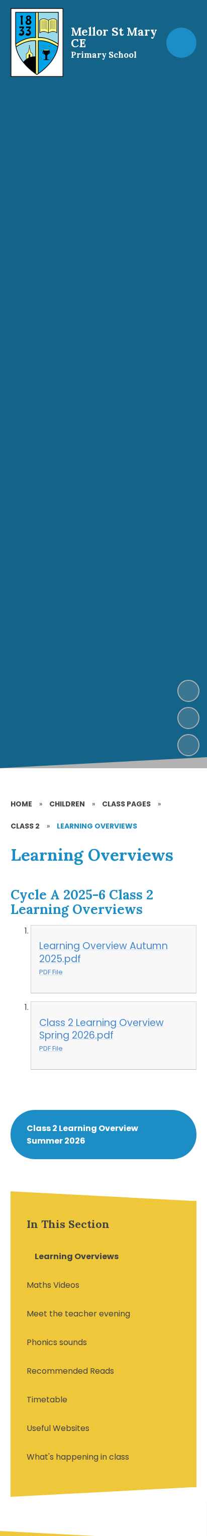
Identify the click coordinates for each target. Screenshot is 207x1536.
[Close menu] (181, 43)
